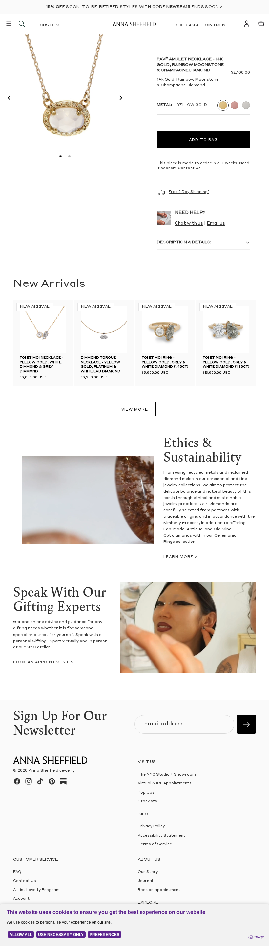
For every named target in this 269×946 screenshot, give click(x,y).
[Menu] (9, 23)
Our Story (148, 872)
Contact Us (24, 881)
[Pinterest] (52, 781)
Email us (216, 223)
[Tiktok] (40, 781)
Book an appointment (202, 25)
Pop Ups (146, 793)
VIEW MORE (134, 410)
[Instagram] (28, 781)
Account (21, 899)
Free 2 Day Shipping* (189, 192)
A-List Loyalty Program (36, 890)
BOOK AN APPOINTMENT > (43, 662)
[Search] (21, 23)
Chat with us (189, 223)
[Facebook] (17, 781)
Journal (145, 881)
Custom (49, 25)
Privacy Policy (151, 827)
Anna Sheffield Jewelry (52, 771)
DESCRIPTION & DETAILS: (184, 242)
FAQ (17, 872)
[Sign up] (246, 724)
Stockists (147, 802)
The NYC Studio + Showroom (167, 775)
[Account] (246, 23)
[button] (7, 98)
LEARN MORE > (180, 557)
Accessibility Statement (161, 836)
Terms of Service (155, 845)
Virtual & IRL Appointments (165, 784)
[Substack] (63, 781)
